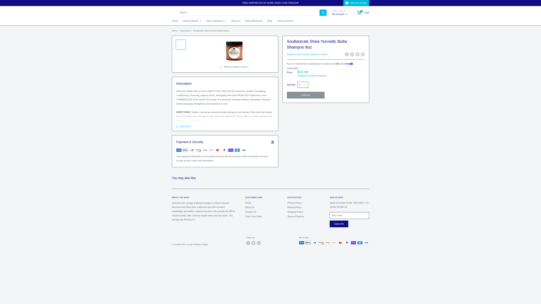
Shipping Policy (295, 212)
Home (174, 31)
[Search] (323, 13)
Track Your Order (253, 216)
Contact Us (250, 212)
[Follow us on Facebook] (248, 243)
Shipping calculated (306, 75)
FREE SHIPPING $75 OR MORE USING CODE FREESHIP (270, 3)
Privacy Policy (294, 203)
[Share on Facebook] (347, 54)
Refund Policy (294, 207)
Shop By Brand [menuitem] (190, 21)
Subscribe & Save (358, 3)
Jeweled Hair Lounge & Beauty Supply (307, 54)
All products (185, 31)
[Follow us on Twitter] (253, 243)
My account (338, 14)
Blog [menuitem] (269, 21)
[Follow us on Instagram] (259, 243)
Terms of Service (295, 216)
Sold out (305, 95)
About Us (249, 207)
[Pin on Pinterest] (352, 54)
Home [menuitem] (175, 21)
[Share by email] (363, 54)
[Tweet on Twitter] (357, 54)
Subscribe (339, 224)
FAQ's (248, 203)
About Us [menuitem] (235, 21)
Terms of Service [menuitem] (285, 21)
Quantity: (291, 84)
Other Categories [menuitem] (214, 21)
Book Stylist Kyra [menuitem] (253, 21)
